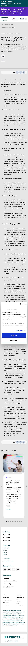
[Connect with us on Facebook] (9, 569)
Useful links (6, 597)
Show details (19, 330)
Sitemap (5, 594)
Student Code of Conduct (19, 602)
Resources (7, 540)
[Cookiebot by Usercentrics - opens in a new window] (19, 304)
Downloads (7, 537)
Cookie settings (13, 340)
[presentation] (1, 486)
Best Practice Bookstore (10, 581)
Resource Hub (7, 24)
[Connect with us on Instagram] (13, 569)
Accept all (14, 335)
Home (2, 24)
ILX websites (7, 575)
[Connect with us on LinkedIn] (18, 569)
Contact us (6, 545)
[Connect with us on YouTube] (5, 569)
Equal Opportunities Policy (20, 598)
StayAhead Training (9, 587)
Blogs (12, 24)
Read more (8, 509)
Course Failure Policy (20, 605)
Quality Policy (19, 594)
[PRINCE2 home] (5, 17)
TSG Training (7, 584)
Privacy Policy (6, 602)
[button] (6, 521)
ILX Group (6, 578)
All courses (7, 534)
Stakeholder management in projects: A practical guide (13, 482)
